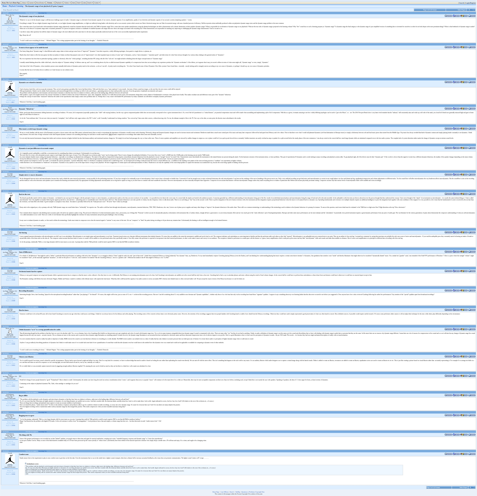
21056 (13, 425)
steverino (10, 127)
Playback (59, 3)
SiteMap (238, 492)
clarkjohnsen (10, 394)
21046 (13, 241)
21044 (13, 183)
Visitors (67, 3)
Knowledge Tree (43, 13)
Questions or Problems (248, 492)
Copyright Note (260, 492)
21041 (13, 119)
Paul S (10, 46)
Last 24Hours (225, 492)
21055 (13, 405)
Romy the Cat (10, 15)
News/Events (41, 3)
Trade (79, 3)
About (25, 3)
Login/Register (470, 3)
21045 (13, 214)
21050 (13, 318)
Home (4, 6)
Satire (73, 3)
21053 (13, 365)
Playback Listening (16, 6)
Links (84, 3)
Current (32, 3)
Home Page (216, 492)
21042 (13, 137)
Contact (97, 3)
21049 (13, 300)
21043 (13, 168)
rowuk (10, 81)
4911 (13, 30)
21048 (13, 280)
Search (90, 3)
